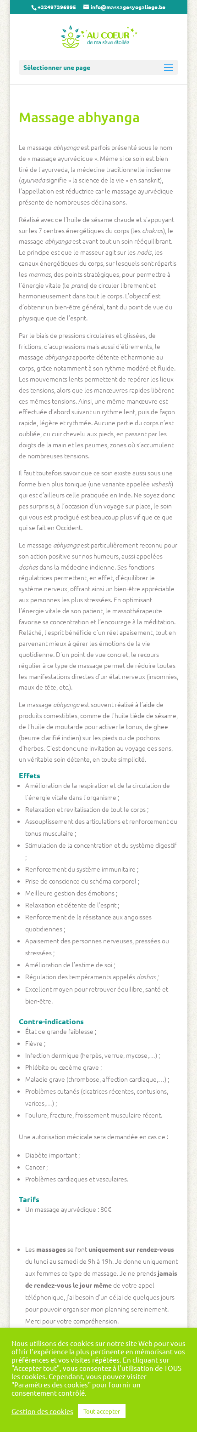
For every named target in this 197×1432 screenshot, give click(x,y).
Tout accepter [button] (101, 1411)
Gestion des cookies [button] (42, 1411)
